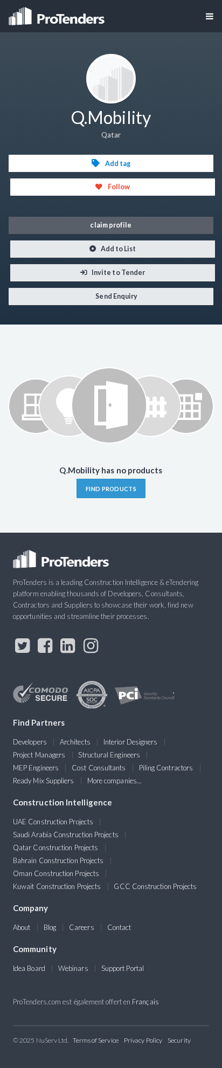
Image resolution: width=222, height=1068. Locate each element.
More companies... (114, 780)
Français (145, 1001)
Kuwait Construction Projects (57, 886)
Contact (119, 927)
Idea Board (29, 968)
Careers (81, 927)
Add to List (118, 249)
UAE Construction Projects (53, 821)
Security (179, 1040)
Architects (75, 742)
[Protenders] (58, 12)
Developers (30, 742)
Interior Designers (130, 742)
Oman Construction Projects (56, 873)
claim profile (110, 225)
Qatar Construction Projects (55, 847)
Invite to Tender (118, 272)
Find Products (111, 488)
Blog (50, 927)
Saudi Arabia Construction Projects (66, 834)
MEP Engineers (36, 767)
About (21, 927)
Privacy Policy (143, 1040)
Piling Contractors (166, 767)
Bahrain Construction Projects (58, 860)
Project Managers (39, 754)
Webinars (73, 968)
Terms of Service (96, 1040)
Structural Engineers (109, 754)
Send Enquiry (115, 296)
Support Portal (122, 968)
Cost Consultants (99, 767)
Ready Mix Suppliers (43, 780)
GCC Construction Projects (155, 886)
